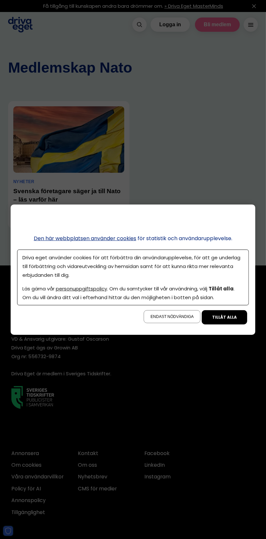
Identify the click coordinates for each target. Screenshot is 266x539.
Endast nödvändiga (172, 316)
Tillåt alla (224, 317)
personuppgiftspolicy (81, 288)
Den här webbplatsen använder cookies (85, 238)
